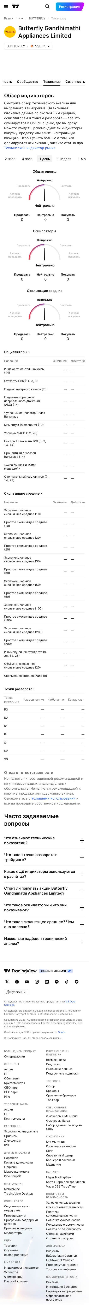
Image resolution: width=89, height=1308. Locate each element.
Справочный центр (59, 1155)
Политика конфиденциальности (61, 1213)
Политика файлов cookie (63, 1220)
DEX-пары (11, 1092)
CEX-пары (11, 1087)
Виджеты (52, 1251)
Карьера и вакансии (60, 1160)
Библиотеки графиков (61, 1255)
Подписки (53, 1064)
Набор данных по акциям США (64, 1127)
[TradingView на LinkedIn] (47, 982)
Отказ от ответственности (64, 1207)
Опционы (10, 1167)
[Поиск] (47, 6)
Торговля (10, 1245)
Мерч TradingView (58, 1177)
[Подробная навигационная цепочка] (21, 18)
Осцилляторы (15, 352)
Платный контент (16, 1281)
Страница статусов (59, 1238)
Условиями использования (53, 798)
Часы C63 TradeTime (61, 1186)
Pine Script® (12, 1176)
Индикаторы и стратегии (21, 1267)
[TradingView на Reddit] (76, 982)
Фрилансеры (13, 1276)
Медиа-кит (53, 1164)
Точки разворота (18, 689)
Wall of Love (12, 1211)
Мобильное (12, 1189)
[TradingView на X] (7, 982)
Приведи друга (15, 1215)
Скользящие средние (22, 493)
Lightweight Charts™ (60, 1260)
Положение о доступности (65, 1224)
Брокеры (52, 1090)
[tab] (10, 158)
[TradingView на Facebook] (17, 982)
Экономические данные (21, 1131)
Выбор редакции (16, 1254)
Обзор (50, 1086)
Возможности (56, 1059)
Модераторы (13, 1233)
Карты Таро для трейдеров (65, 1182)
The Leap (52, 1100)
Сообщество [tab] (27, 81)
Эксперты (11, 1272)
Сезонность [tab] (75, 81)
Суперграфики (14, 1056)
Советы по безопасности (63, 1229)
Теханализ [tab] (51, 81)
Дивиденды (12, 1140)
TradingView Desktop (18, 1193)
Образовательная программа (58, 1297)
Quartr (61, 1032)
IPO (6, 1145)
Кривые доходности (18, 1162)
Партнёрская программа (64, 1291)
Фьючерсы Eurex (58, 1120)
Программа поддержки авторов (21, 1221)
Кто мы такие (55, 1141)
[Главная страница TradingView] (15, 7)
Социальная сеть (16, 1206)
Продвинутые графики (62, 1264)
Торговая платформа (61, 1269)
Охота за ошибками (60, 1233)
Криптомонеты (14, 1083)
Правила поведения (18, 1228)
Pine (7, 1096)
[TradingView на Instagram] (37, 982)
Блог (49, 1151)
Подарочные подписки (62, 1073)
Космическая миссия (61, 1146)
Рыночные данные (59, 1069)
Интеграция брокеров (61, 1286)
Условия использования (63, 1202)
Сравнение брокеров (61, 1095)
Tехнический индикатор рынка (29, 148)
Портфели (11, 1158)
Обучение (11, 1250)
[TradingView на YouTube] (27, 982)
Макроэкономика (16, 1171)
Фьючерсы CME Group (62, 1116)
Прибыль (10, 1136)
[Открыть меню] (6, 6)
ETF (6, 1074)
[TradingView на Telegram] (57, 982)
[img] (44, 46)
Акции (8, 1069)
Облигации (11, 1078)
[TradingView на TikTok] (67, 982)
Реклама (52, 1282)
